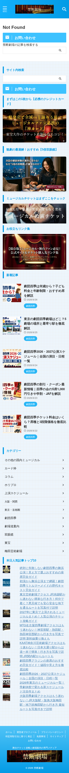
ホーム (9, 731)
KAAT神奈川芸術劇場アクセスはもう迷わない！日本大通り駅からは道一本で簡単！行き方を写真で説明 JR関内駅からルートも (43, 649)
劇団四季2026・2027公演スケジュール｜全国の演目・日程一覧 (44, 356)
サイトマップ (56, 736)
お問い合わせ (34, 740)
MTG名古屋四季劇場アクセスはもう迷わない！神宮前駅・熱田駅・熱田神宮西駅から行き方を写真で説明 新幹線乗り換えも (42, 631)
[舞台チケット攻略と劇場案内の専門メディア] (34, 9)
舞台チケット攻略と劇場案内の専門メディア (35, 747)
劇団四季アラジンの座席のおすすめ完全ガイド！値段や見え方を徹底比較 (42, 664)
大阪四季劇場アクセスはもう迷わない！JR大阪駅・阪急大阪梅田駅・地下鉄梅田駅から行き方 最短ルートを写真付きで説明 (42, 702)
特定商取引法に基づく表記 (19, 736)
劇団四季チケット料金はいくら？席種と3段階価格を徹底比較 (45, 422)
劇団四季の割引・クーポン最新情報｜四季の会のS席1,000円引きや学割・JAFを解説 (44, 389)
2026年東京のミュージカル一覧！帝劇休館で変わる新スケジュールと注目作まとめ (42, 686)
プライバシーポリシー (52, 731)
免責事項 (41, 736)
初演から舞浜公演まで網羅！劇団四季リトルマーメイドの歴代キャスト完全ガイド (42, 585)
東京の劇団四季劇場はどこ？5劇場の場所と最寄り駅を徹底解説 (45, 323)
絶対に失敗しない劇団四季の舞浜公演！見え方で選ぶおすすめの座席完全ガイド (42, 572)
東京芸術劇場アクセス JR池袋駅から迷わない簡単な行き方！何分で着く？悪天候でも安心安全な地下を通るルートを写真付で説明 (42, 601)
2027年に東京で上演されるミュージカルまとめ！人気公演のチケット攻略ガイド (42, 616)
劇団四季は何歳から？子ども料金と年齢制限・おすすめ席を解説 (44, 291)
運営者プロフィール (27, 731)
